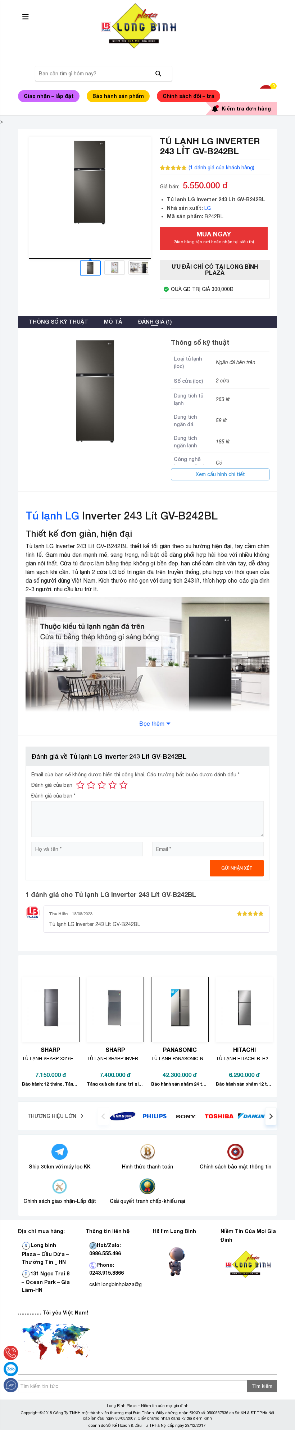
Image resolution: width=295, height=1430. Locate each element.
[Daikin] (251, 1116)
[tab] (58, 322)
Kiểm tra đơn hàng (246, 108)
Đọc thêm (151, 723)
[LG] (154, 1116)
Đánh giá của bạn (51, 785)
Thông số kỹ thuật (58, 321)
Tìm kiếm (262, 1386)
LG (207, 208)
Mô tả (113, 321)
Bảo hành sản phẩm (118, 96)
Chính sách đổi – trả (188, 96)
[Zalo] (11, 1369)
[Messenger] (11, 1385)
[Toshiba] (219, 1116)
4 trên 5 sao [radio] (112, 785)
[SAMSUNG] (122, 1116)
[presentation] (103, 1116)
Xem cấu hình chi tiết (220, 474)
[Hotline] (11, 1353)
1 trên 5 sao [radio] (80, 785)
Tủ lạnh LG (52, 515)
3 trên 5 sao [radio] (101, 785)
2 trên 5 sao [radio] (91, 785)
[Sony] (187, 1116)
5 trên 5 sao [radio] (123, 785)
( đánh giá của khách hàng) (221, 167)
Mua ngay (213, 237)
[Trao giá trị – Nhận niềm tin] (147, 25)
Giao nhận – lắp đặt (49, 96)
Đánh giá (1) (155, 321)
